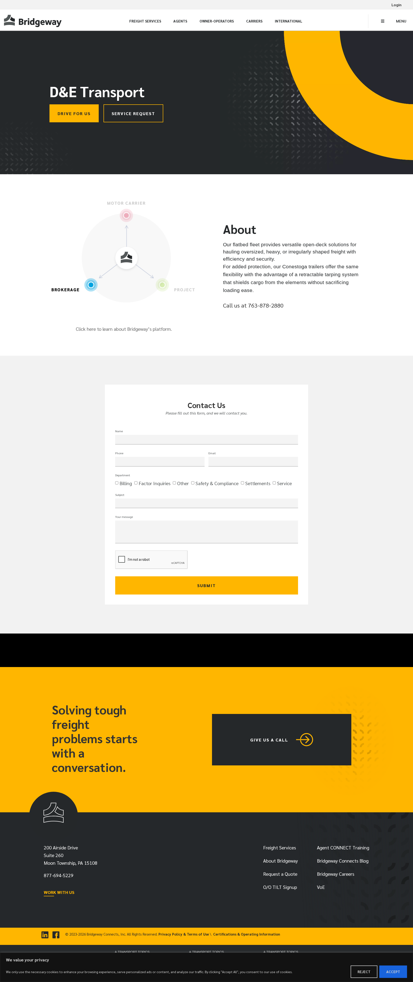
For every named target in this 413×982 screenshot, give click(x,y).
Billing (126, 483)
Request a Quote (280, 874)
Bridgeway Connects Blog (343, 861)
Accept (393, 971)
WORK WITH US (59, 892)
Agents (180, 21)
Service (284, 483)
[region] (206, 967)
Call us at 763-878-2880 (253, 305)
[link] (34, 21)
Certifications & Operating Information (246, 934)
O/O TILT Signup (280, 887)
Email (212, 453)
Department (122, 475)
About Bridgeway (280, 861)
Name (119, 431)
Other (183, 483)
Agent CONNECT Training (343, 847)
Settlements (257, 483)
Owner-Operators (217, 21)
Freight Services (145, 21)
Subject (119, 495)
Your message (124, 517)
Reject (364, 971)
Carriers (254, 21)
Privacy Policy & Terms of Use (183, 934)
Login (396, 4)
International (288, 21)
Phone (119, 453)
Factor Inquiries (154, 483)
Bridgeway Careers (335, 874)
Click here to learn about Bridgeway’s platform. (124, 329)
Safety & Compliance (217, 483)
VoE (321, 887)
